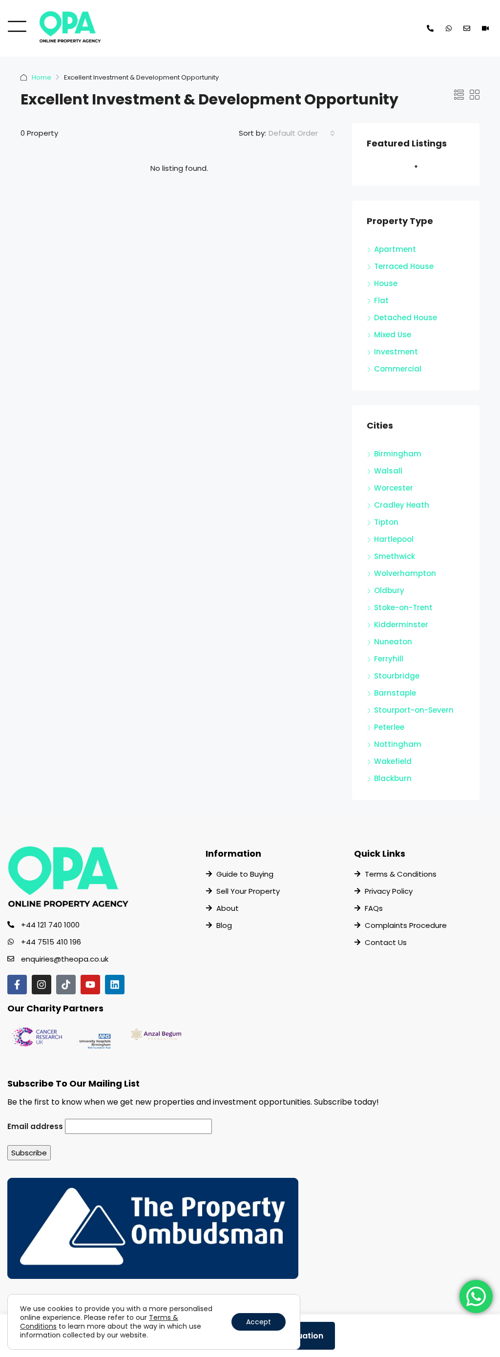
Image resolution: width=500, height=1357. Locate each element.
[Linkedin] (115, 984)
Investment (396, 352)
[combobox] (301, 133)
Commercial (397, 369)
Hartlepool (394, 539)
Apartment (395, 249)
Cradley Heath (401, 505)
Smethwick (394, 556)
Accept (258, 1322)
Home (41, 77)
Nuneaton (393, 642)
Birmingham (397, 454)
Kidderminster (401, 624)
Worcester (393, 488)
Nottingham (397, 744)
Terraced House (404, 266)
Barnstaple (395, 693)
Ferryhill (388, 659)
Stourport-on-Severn (414, 710)
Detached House (405, 317)
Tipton (386, 522)
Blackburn (393, 778)
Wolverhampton (405, 573)
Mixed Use (392, 334)
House (385, 283)
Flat (381, 300)
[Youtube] (90, 984)
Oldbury (389, 590)
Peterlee (389, 727)
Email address (35, 1126)
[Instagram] (41, 984)
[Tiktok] (66, 984)
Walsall (388, 471)
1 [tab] (421, 170)
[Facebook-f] (17, 984)
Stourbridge (396, 676)
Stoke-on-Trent (403, 607)
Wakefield (393, 761)
